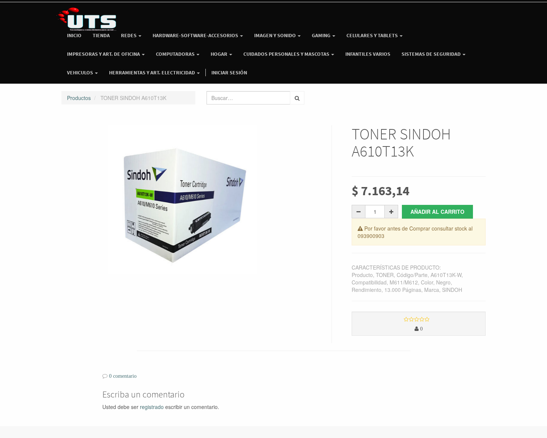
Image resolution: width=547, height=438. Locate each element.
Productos (79, 98)
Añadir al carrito (437, 211)
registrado (152, 406)
